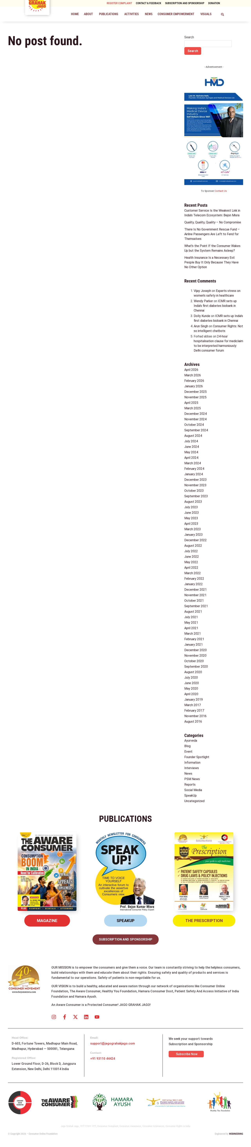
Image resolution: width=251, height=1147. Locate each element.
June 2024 (191, 447)
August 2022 (193, 545)
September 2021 (196, 606)
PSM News (192, 779)
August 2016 (193, 721)
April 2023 (191, 524)
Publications (108, 14)
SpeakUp (190, 795)
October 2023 (194, 491)
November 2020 (195, 655)
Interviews (191, 768)
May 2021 (191, 622)
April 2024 (191, 458)
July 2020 (191, 677)
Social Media (193, 790)
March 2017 (192, 705)
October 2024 (194, 425)
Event (188, 751)
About (88, 14)
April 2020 (191, 694)
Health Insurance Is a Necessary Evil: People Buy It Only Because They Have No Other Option (211, 262)
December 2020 (195, 650)
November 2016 (195, 716)
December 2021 (195, 589)
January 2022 (193, 584)
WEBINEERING (236, 1133)
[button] (88, 14)
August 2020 (193, 672)
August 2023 (193, 502)
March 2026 (192, 375)
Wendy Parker (203, 301)
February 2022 (194, 578)
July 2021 (191, 617)
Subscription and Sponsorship (184, 3)
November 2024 (195, 419)
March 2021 (192, 633)
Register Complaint (119, 3)
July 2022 (191, 551)
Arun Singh (201, 326)
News (149, 14)
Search (189, 37)
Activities (131, 14)
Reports (190, 784)
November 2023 (195, 485)
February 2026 (194, 381)
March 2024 (192, 463)
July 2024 (191, 441)
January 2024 (193, 474)
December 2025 (195, 392)
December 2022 (195, 540)
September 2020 (196, 666)
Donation (214, 3)
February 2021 (194, 639)
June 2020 (191, 683)
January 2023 (193, 534)
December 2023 (195, 480)
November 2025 (195, 397)
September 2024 (196, 430)
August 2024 (193, 436)
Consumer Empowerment (176, 14)
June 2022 (191, 556)
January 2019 (193, 699)
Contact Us (221, 190)
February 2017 (194, 710)
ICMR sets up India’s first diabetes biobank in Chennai (215, 305)
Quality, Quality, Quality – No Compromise (212, 222)
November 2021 (195, 595)
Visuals (206, 14)
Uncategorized (194, 801)
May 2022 (191, 562)
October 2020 (194, 661)
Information (192, 762)
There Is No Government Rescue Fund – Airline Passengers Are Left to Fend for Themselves (212, 234)
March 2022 (192, 573)
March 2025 (192, 408)
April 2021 (191, 628)
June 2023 (191, 513)
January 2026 (193, 386)
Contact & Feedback (148, 3)
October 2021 (194, 600)
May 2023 (191, 518)
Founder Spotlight (196, 757)
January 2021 (193, 644)
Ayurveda (190, 740)
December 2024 (195, 414)
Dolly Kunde (202, 316)
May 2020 (191, 688)
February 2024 (194, 469)
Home (75, 14)
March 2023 (192, 529)
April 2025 (191, 403)
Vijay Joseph (202, 291)
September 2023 (196, 496)
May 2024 (191, 452)
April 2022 (191, 567)
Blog (187, 746)
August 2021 (193, 611)
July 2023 (191, 507)
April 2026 (191, 370)
